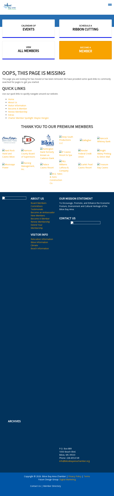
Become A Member (17, 108)
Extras (11, 114)
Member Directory (52, 486)
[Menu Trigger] (110, 4)
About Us (12, 102)
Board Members (38, 203)
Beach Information (40, 248)
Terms (87, 476)
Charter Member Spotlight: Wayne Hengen (28, 118)
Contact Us (35, 486)
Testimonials (37, 209)
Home (11, 99)
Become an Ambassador (43, 212)
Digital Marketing (67, 479)
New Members (38, 215)
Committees (37, 206)
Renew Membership (17, 111)
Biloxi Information (39, 242)
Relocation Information (42, 239)
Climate (34, 245)
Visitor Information (17, 105)
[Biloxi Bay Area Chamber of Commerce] (9, 6)
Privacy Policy (74, 476)
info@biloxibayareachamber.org (74, 461)
